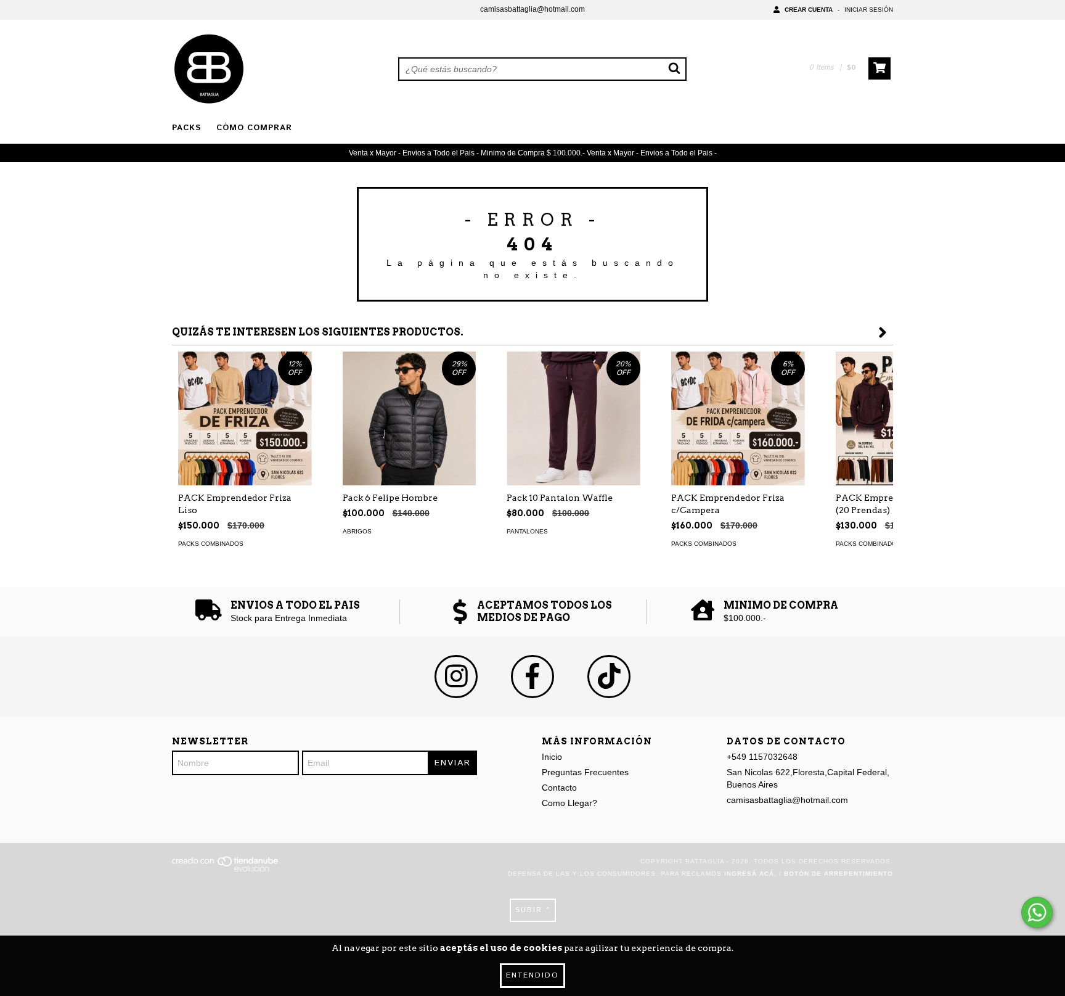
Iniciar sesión (868, 9)
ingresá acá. (750, 873)
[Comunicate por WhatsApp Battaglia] (1037, 912)
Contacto (559, 787)
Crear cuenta (809, 9)
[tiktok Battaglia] (608, 676)
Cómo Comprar (254, 128)
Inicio (552, 757)
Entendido (532, 975)
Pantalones (527, 531)
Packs (186, 128)
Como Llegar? (569, 803)
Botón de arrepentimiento (838, 873)
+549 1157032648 (762, 757)
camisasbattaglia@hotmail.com (532, 9)
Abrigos (357, 531)
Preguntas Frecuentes (585, 772)
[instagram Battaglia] (456, 676)
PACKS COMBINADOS (210, 543)
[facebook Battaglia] (532, 676)
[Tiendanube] (226, 869)
